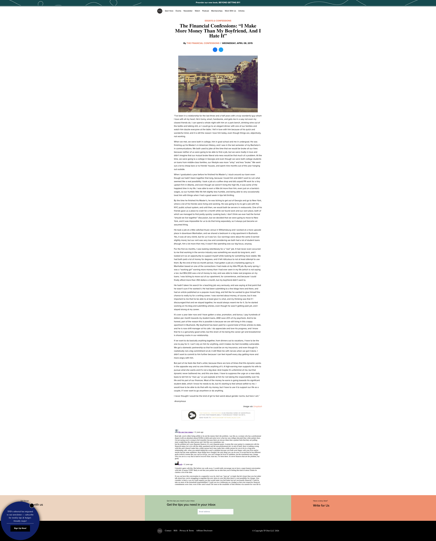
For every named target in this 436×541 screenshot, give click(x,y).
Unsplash (257, 406)
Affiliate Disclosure (204, 530)
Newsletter (188, 11)
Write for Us (321, 505)
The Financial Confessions (203, 43)
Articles (241, 11)
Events (178, 11)
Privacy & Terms (187, 530)
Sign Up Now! (20, 528)
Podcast (205, 11)
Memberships (217, 11)
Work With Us (230, 11)
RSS (175, 530)
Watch (197, 11)
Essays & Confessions (218, 20)
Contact (168, 530)
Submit (236, 511)
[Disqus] (218, 456)
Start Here (169, 11)
